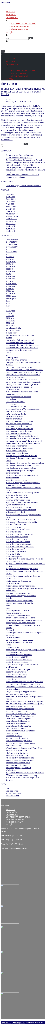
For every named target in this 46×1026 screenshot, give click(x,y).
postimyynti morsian (14, 652)
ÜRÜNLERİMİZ (12, 814)
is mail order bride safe (15, 485)
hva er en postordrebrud (16, 446)
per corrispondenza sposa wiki (19, 642)
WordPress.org (12, 795)
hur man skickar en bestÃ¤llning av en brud (24, 441)
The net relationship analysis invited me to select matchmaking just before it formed (23, 91)
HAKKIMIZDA (11, 812)
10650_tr (10, 288)
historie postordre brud (16, 411)
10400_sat (10, 276)
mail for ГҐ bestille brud (16, 524)
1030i (8, 274)
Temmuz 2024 (12, 216)
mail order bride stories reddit (19, 544)
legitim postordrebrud (15, 504)
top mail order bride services (18, 721)
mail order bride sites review (18, 541)
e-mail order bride (13, 394)
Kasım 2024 (11, 206)
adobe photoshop (13, 330)
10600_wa (10, 286)
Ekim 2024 (10, 209)
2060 (8, 303)
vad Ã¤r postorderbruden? (17, 738)
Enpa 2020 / (6, 1022)
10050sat (10, 259)
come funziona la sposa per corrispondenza (24, 369)
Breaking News (12, 357)
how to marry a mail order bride (19, 428)
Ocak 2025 (10, 201)
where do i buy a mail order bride (20, 758)
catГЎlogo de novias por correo (19, 367)
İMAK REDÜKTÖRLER (20, 26)
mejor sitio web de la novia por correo (22, 568)
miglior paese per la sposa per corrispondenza (19, 582)
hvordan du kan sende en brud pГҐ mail (22, 465)
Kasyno (9, 490)
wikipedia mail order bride (17, 765)
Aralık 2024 (10, 204)
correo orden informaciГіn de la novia (21, 379)
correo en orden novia (15, 377)
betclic (8, 352)
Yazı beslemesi (12, 791)
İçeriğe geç (5, 2)
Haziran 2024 (11, 218)
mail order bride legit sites (17, 536)
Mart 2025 (10, 196)
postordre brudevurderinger (18, 669)
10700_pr (10, 291)
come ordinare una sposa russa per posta (23, 372)
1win (8, 301)
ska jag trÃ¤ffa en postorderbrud (20, 708)
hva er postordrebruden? (16, 450)
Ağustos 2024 (12, 213)
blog (8, 355)
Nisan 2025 (10, 194)
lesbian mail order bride (16, 512)
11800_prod (11, 298)
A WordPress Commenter (30, 185)
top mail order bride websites (18, 726)
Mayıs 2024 (11, 221)
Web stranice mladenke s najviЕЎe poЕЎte (24, 748)
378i (8, 305)
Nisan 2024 (10, 223)
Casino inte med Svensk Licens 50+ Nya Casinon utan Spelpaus (22, 175)
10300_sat (10, 271)
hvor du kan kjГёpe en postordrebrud (21, 455)
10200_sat (10, 266)
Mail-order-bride (13, 554)
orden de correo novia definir (18, 615)
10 (7, 254)
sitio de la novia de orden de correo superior (25, 701)
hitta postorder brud (14, 416)
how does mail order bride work (19, 421)
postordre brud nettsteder (17, 662)
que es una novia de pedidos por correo (23, 684)
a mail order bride (13, 328)
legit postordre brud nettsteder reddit (22, 502)
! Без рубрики (12, 239)
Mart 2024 (10, 226)
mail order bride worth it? (16, 551)
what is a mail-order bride (17, 753)
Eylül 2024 (10, 211)
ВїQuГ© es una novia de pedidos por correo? (25, 772)
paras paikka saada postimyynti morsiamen (24, 620)
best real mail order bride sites (19, 350)
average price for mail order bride (20, 335)
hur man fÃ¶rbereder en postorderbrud (22, 438)
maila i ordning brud (14, 556)
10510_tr (10, 281)
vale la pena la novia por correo (19, 740)
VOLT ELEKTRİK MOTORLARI (23, 23)
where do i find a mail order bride (20, 760)
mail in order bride (13, 527)
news (8, 608)
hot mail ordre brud (14, 418)
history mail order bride (16, 414)
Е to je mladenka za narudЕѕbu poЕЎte (22, 777)
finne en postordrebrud (16, 406)
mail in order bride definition (18, 529)
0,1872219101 (12, 242)
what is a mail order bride (16, 750)
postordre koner (13, 679)
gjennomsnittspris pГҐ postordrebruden (23, 409)
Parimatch (10, 630)
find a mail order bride (15, 401)
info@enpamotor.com (18, 848)
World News (11, 770)
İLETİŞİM (9, 32)
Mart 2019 (10, 231)
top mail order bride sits (16, 723)
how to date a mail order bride (19, 423)
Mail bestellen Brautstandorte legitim (21, 522)
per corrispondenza (14, 637)
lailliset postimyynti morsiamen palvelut (22, 492)
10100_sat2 (11, 261)
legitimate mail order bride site (19, 507)
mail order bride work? (15, 549)
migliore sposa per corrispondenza (20, 586)
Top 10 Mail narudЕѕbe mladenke (20, 716)
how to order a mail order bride (19, 431)
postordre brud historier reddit (19, 659)
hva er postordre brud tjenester (19, 448)
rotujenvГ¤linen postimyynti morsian (21, 691)
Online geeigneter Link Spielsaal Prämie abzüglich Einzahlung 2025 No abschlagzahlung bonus (25, 169)
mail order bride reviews (16, 539)
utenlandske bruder (14, 735)
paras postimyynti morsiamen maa (20, 622)
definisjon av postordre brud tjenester (22, 384)
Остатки (9, 780)
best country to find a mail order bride (22, 347)
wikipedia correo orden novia (18, 762)
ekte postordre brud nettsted (18, 396)
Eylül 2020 (10, 228)
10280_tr (10, 269)
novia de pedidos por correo (18, 610)
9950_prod (10, 325)
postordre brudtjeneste (16, 676)
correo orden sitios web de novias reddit (23, 382)
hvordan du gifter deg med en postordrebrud (25, 463)
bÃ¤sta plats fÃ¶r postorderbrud (20, 340)
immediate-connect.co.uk (16, 480)
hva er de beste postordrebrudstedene (23, 443)
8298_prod (10, 310)
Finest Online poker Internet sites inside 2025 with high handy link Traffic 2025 (25, 163)
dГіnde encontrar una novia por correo (22, 391)
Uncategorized (12, 733)
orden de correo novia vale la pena (20, 617)
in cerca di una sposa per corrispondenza (23, 482)
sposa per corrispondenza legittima (21, 713)
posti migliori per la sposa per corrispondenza (25, 649)
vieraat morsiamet (13, 745)
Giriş (8, 788)
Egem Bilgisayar (18, 1022)
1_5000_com (11, 251)
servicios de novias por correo (19, 694)
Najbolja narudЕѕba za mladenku (19, 600)
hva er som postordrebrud (17, 453)
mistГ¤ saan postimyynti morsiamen (21, 595)
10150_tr (10, 264)
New (8, 605)
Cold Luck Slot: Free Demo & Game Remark (24, 160)
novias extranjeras (14, 613)
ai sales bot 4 (11, 333)
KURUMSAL (11, 14)
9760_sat (10, 323)
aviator (9, 337)
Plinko (8, 645)
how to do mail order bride (17, 426)
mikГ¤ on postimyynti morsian (18, 593)
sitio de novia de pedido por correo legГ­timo (25, 703)
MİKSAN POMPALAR (19, 29)
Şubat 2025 (11, 199)
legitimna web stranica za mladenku (21, 509)
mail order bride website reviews (20, 546)
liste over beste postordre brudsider (21, 519)
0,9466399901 (12, 247)
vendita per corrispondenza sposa (20, 743)
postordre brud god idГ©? (17, 657)
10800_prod (11, 296)
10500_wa (10, 278)
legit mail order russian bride (18, 500)
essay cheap (11, 399)
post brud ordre (13, 647)
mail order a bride (13, 532)
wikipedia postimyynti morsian (18, 767)
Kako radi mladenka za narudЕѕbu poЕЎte (23, 487)
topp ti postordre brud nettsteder (20, 730)
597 (7, 308)
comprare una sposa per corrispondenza (23, 374)
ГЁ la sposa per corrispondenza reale (21, 775)
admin (8, 99)
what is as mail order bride (17, 755)
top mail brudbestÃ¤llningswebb (19, 718)
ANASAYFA (10, 11)
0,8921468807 (12, 244)
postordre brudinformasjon (17, 674)
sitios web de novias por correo (19, 706)
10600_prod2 (11, 283)
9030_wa (10, 315)
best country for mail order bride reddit (22, 345)
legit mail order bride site (16, 495)
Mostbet (9, 598)
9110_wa (10, 318)
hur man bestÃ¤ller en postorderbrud (22, 436)
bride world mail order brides (18, 360)
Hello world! (11, 185)
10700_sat (10, 293)
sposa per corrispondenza (17, 711)
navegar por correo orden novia (19, 603)
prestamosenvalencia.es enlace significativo (24, 681)
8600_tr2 (10, 313)
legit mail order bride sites (17, 497)
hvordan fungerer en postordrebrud (21, 468)
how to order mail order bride (18, 433)
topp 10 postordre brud (16, 728)
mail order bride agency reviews (19, 534)
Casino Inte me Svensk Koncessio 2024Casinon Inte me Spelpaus (20, 156)
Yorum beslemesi (13, 793)
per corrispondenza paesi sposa (19, 640)
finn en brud (11, 404)
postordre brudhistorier (16, 672)
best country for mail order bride (20, 342)
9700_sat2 (10, 320)
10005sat (10, 256)
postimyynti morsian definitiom (19, 654)
